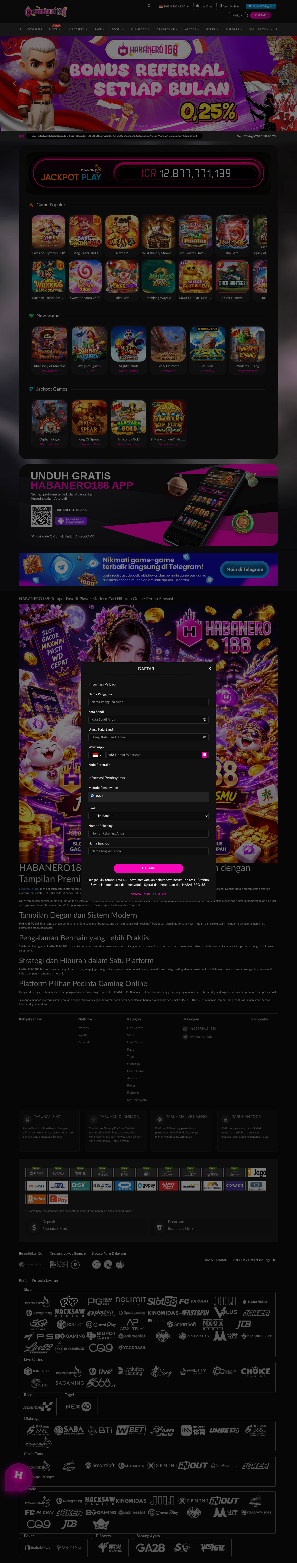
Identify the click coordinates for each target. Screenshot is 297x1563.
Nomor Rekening (100, 826)
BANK (98, 796)
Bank (92, 808)
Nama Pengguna (100, 694)
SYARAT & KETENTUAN (148, 894)
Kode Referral (98, 765)
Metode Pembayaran (103, 788)
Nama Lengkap (99, 843)
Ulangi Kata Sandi (100, 729)
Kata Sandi (96, 712)
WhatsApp (96, 747)
